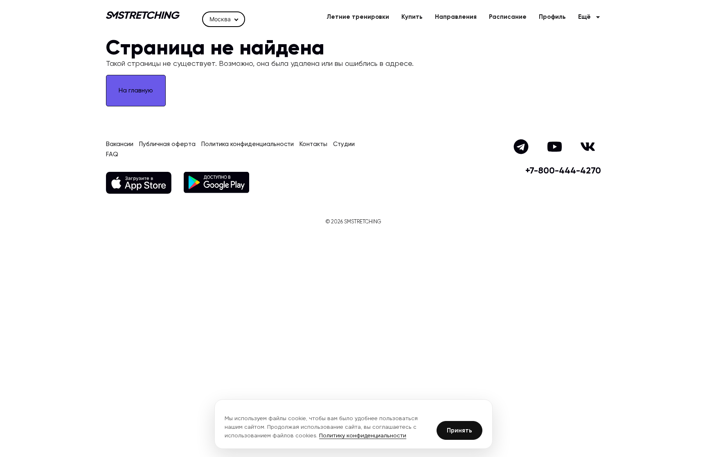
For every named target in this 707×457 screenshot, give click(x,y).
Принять (459, 430)
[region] (353, 424)
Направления (456, 17)
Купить (412, 17)
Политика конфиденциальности (247, 144)
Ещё (584, 17)
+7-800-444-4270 (563, 171)
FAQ (112, 154)
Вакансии (119, 144)
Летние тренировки (357, 17)
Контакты (313, 144)
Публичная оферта (167, 144)
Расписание (508, 17)
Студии (344, 144)
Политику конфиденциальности (362, 435)
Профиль (552, 17)
